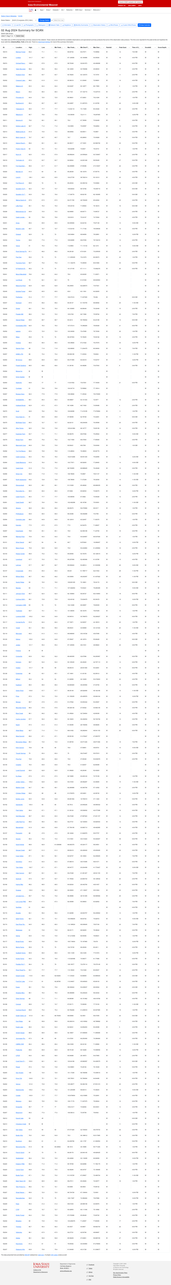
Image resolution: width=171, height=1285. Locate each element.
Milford (18, 679)
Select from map (58, 20)
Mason (18, 92)
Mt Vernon (19, 360)
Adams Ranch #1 (21, 143)
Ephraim (18, 662)
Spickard (18, 303)
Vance (18, 246)
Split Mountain (20, 816)
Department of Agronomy (40, 1272)
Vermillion (19, 862)
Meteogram (42, 25)
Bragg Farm (19, 440)
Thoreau (18, 1227)
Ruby (17, 1204)
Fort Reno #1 (20, 183)
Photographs (29, 25)
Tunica (18, 240)
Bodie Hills (19, 1135)
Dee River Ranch (21, 924)
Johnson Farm (20, 594)
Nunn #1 (18, 154)
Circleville (19, 656)
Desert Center (20, 976)
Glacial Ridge (20, 320)
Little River (19, 206)
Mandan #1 (19, 172)
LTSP (17, 1209)
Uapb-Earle (19, 468)
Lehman (18, 565)
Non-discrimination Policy (120, 1273)
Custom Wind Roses (129, 25)
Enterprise (19, 673)
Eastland (18, 685)
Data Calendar (145, 25)
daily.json (41, 1255)
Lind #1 (18, 177)
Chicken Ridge (20, 793)
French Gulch (20, 1152)
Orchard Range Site (22, 63)
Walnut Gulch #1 (21, 200)
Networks (69, 10)
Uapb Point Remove (22, 497)
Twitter (90, 1268)
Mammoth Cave (21, 445)
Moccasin (19, 633)
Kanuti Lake (19, 1118)
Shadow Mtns (20, 993)
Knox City (19, 1078)
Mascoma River (21, 286)
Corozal (18, 1004)
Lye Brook (19, 280)
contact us (121, 5)
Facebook (91, 1264)
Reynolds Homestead (23, 491)
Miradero (18, 1221)
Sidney (18, 639)
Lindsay (18, 57)
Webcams (96, 10)
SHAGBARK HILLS (22, 400)
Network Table (54, 25)
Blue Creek (19, 713)
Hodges (18, 343)
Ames (18, 223)
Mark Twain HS (20, 1181)
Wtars (18, 337)
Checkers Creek (21, 1124)
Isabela (18, 331)
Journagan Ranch (21, 1038)
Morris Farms (20, 947)
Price (17, 696)
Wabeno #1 (19, 86)
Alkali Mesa (19, 730)
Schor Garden (20, 377)
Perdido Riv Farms (22, 964)
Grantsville (19, 805)
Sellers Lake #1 (21, 126)
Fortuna (18, 651)
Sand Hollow (20, 844)
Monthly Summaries (82, 25)
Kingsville (19, 1107)
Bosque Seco (20, 394)
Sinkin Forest (20, 1215)
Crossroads (19, 571)
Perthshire (19, 297)
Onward (18, 234)
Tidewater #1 (20, 109)
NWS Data (78, 10)
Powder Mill (19, 314)
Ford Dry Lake (20, 981)
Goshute (18, 879)
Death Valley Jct (21, 1016)
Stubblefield (19, 1158)
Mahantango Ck (21, 211)
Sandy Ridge (20, 582)
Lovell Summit (20, 770)
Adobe (18, 1238)
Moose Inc (19, 371)
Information (7, 25)
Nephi (18, 725)
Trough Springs (21, 753)
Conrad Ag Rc (20, 622)
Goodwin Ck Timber (22, 194)
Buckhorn (19, 1141)
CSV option (54, 1255)
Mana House (20, 548)
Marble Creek (20, 787)
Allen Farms (19, 428)
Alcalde (18, 913)
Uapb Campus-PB (21, 457)
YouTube (91, 1276)
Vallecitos (19, 1232)
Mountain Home (21, 708)
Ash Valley (19, 1130)
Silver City (19, 474)
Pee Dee (18, 257)
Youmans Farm (20, 263)
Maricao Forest (20, 52)
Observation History (99, 25)
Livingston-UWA (21, 605)
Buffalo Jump (20, 799)
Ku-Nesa (18, 776)
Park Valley (19, 810)
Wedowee (19, 930)
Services (87, 10)
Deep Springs (20, 998)
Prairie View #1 (21, 149)
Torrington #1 (20, 160)
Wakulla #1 (19, 115)
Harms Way (19, 884)
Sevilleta (18, 907)
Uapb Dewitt (20, 502)
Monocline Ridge (21, 1147)
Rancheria (19, 1244)
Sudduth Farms (20, 953)
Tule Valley (19, 867)
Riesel (18, 1067)
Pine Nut (18, 759)
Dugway (18, 890)
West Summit (20, 736)
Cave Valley (20, 856)
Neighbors (67, 25)
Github (90, 1272)
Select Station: (5, 20)
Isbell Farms (20, 919)
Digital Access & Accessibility (121, 1277)
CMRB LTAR (20, 1044)
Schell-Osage (20, 1033)
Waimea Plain (20, 537)
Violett (18, 628)
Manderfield (19, 827)
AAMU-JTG (19, 354)
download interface (44, 42)
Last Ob (18, 25)
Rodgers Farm (20, 75)
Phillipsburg (19, 514)
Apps (41, 10)
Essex (18, 987)
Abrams (18, 508)
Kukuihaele (19, 531)
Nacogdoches (20, 1198)
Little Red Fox (20, 822)
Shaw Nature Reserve (23, 1192)
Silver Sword (20, 542)
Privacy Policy (117, 1275)
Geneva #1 (19, 120)
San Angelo (19, 1073)
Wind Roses (114, 25)
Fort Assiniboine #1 (22, 166)
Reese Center (20, 554)
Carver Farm (20, 1170)
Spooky (18, 839)
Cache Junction (21, 719)
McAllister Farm (21, 422)
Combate (19, 388)
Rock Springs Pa (21, 251)
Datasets (55, 10)
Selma (18, 936)
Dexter (18, 308)
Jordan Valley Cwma (22, 782)
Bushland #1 (20, 103)
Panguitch (19, 833)
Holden (18, 668)
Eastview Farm (20, 434)
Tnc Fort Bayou (21, 451)
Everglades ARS (21, 326)
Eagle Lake (19, 1027)
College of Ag (37, 1270)
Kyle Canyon (20, 748)
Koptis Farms (20, 959)
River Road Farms (21, 970)
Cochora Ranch (21, 1010)
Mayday (18, 588)
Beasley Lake (20, 229)
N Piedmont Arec (21, 268)
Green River (20, 691)
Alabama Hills (20, 1249)
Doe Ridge (19, 1021)
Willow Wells (20, 576)
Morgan (18, 702)
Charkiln (18, 765)
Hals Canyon (20, 873)
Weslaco (18, 1101)
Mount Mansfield (21, 274)
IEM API (27, 1255)
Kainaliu (18, 525)
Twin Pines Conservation (24, 1187)
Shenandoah (20, 485)
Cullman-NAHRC (21, 599)
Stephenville (20, 1090)
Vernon (18, 1084)
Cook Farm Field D (22, 1061)
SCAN (20, 16)
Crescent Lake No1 (22, 80)
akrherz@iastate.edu (66, 1271)
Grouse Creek (20, 850)
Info (62, 10)
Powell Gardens (21, 365)
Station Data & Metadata (8, 16)
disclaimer (131, 5)
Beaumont (19, 1113)
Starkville (19, 383)
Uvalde (18, 1095)
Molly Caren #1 (20, 137)
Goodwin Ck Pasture (22, 189)
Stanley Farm (20, 348)
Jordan (18, 645)
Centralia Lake (20, 519)
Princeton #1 (20, 97)
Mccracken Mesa (21, 742)
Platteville (19, 1050)
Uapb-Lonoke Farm (22, 217)
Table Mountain (21, 69)
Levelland (19, 559)
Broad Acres (20, 941)
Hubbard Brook (20, 405)
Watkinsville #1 (20, 132)
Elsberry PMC (20, 1164)
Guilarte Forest (20, 291)
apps (140, 5)
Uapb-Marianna (21, 462)
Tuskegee (19, 611)
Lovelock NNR (20, 616)
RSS (89, 1279)
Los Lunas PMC (21, 902)
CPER (18, 1055)
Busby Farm (19, 1175)
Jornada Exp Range (22, 896)
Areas (48, 10)
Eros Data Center (21, 417)
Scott (17, 411)
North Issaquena (21, 480)
